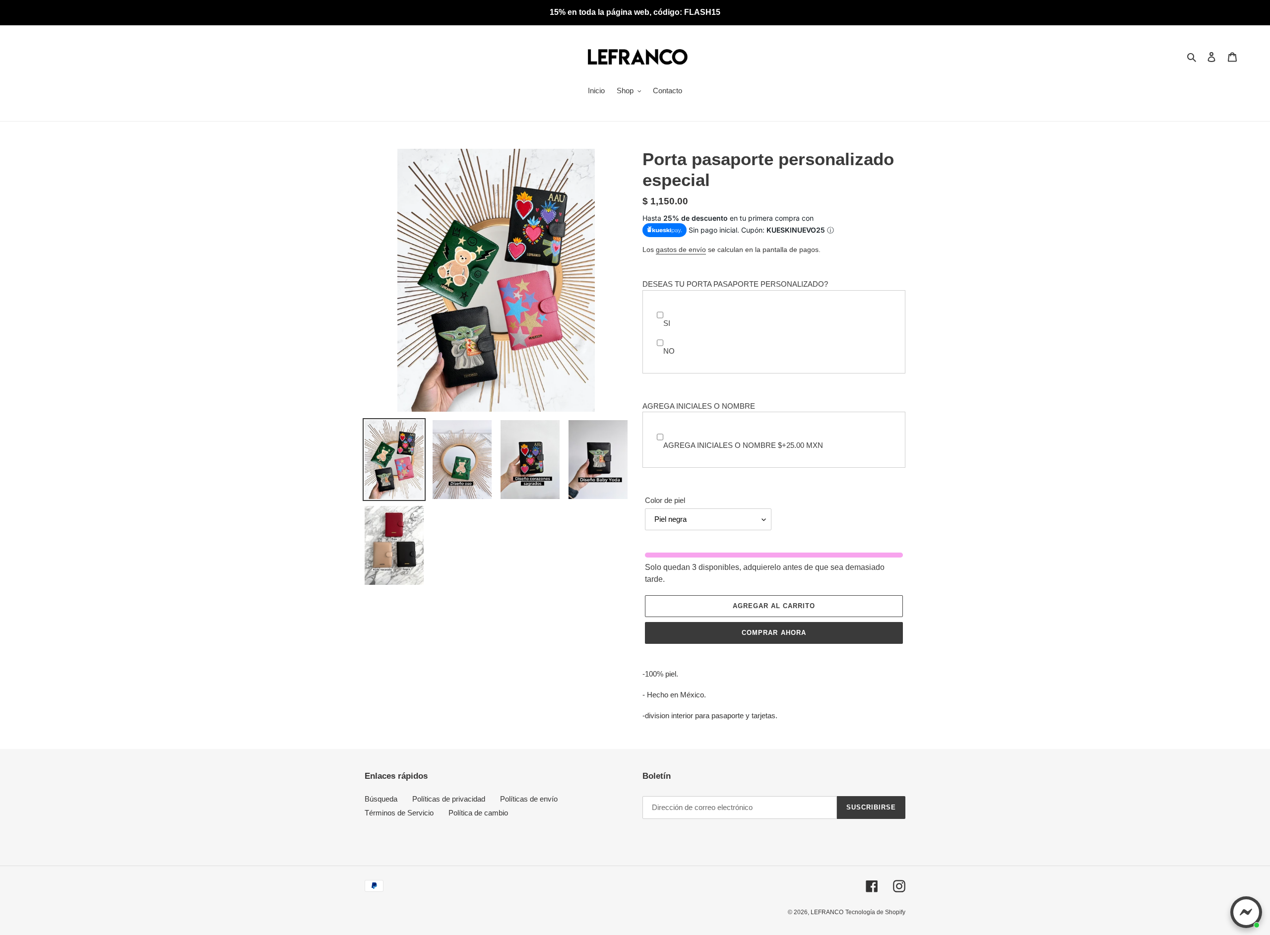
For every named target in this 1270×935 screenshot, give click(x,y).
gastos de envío (681, 249)
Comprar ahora (774, 632)
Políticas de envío (529, 799)
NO (669, 351)
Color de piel (665, 500)
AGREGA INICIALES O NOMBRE (698, 406)
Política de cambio (478, 813)
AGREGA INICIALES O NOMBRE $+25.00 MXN (743, 445)
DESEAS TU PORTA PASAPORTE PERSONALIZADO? (735, 284)
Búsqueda (381, 799)
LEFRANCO (827, 912)
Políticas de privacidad (448, 799)
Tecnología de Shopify (875, 912)
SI (666, 323)
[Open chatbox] (1246, 912)
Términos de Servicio (399, 813)
